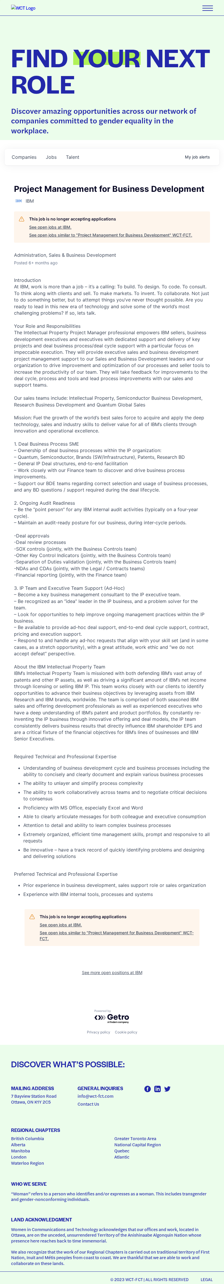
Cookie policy (126, 1032)
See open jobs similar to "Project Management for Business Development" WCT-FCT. (110, 234)
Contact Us (88, 1104)
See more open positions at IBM (112, 972)
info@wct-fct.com (95, 1096)
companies (24, 157)
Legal (207, 1279)
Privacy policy (98, 1032)
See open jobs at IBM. (50, 227)
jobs (51, 157)
